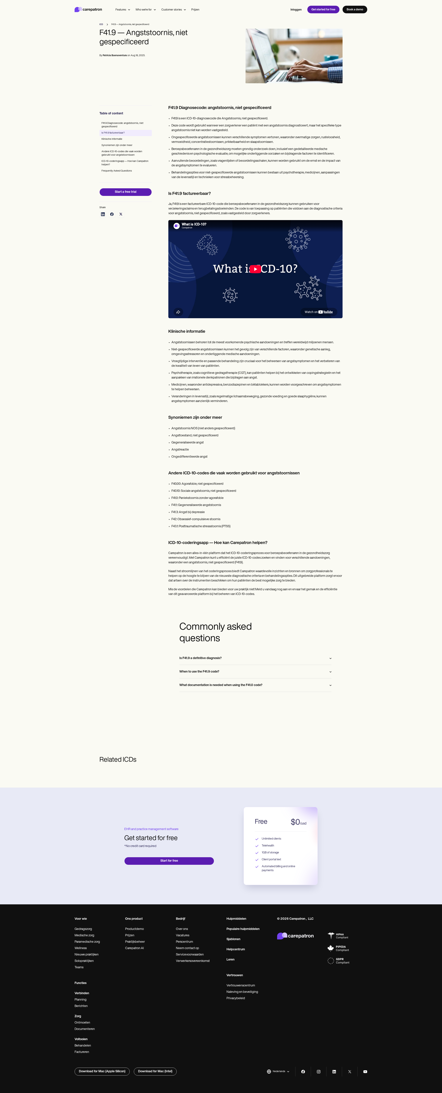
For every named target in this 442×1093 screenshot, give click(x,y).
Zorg (78, 1016)
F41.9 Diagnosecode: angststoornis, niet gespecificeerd (122, 125)
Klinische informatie (112, 139)
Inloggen (296, 9)
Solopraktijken (84, 961)
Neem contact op (187, 948)
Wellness (81, 948)
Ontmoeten (82, 1022)
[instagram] (318, 1072)
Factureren (82, 1052)
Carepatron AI (134, 948)
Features (121, 9)
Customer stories (171, 9)
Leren (230, 959)
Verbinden (82, 993)
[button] (278, 1071)
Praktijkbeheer (135, 942)
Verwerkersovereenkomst (193, 961)
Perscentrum (184, 942)
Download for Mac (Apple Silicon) (102, 1071)
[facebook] (303, 1072)
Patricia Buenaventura (115, 55)
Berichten (81, 1006)
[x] (350, 1072)
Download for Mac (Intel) (155, 1071)
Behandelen (83, 1045)
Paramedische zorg (87, 942)
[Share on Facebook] (112, 214)
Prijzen (195, 9)
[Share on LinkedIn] (103, 214)
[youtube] (365, 1072)
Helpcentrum (236, 949)
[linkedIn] (334, 1072)
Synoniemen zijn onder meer (117, 145)
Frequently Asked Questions (117, 171)
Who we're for (144, 9)
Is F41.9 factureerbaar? (113, 133)
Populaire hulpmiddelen (243, 929)
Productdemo (134, 929)
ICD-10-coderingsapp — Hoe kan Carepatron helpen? (125, 163)
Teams (79, 967)
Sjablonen (233, 939)
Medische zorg (84, 935)
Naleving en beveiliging (242, 992)
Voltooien (81, 1039)
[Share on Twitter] (121, 214)
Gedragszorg (83, 929)
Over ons (182, 929)
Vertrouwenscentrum (241, 985)
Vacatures (182, 935)
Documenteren (85, 1029)
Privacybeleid (236, 998)
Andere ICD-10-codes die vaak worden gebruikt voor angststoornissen (122, 153)
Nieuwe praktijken (87, 954)
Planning (81, 999)
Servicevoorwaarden (190, 954)
